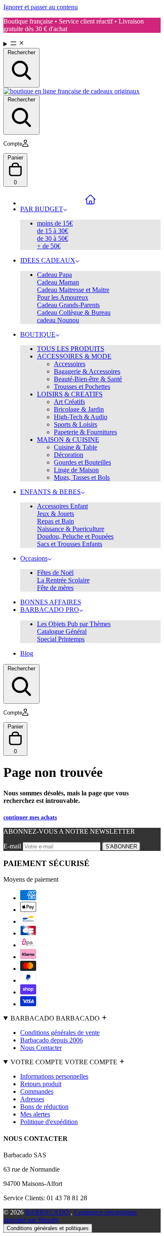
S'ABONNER (121, 846)
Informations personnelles (54, 1076)
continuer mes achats (30, 817)
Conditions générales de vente (60, 1032)
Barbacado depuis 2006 (51, 1040)
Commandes (36, 1091)
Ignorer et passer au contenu (40, 7)
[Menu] (82, 44)
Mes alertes (35, 1114)
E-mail (13, 846)
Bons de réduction (44, 1106)
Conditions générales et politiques (48, 1228)
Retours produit (40, 1083)
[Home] (90, 199)
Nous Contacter (41, 1047)
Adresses (32, 1099)
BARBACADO (48, 1212)
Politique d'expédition (49, 1121)
